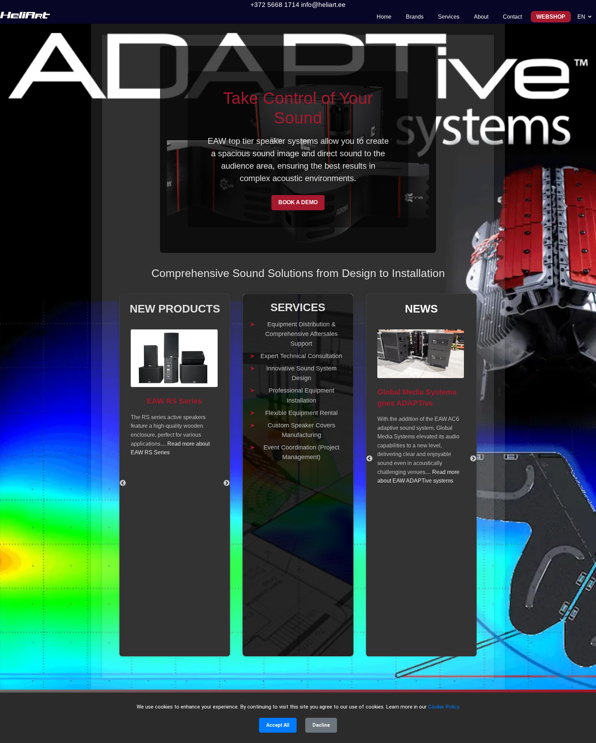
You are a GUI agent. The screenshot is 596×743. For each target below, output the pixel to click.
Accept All (277, 725)
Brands (415, 17)
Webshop (550, 17)
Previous (122, 483)
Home (384, 17)
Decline (321, 725)
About (481, 17)
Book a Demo (298, 202)
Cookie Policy (443, 707)
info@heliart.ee (323, 4)
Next (226, 483)
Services (448, 17)
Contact (512, 17)
